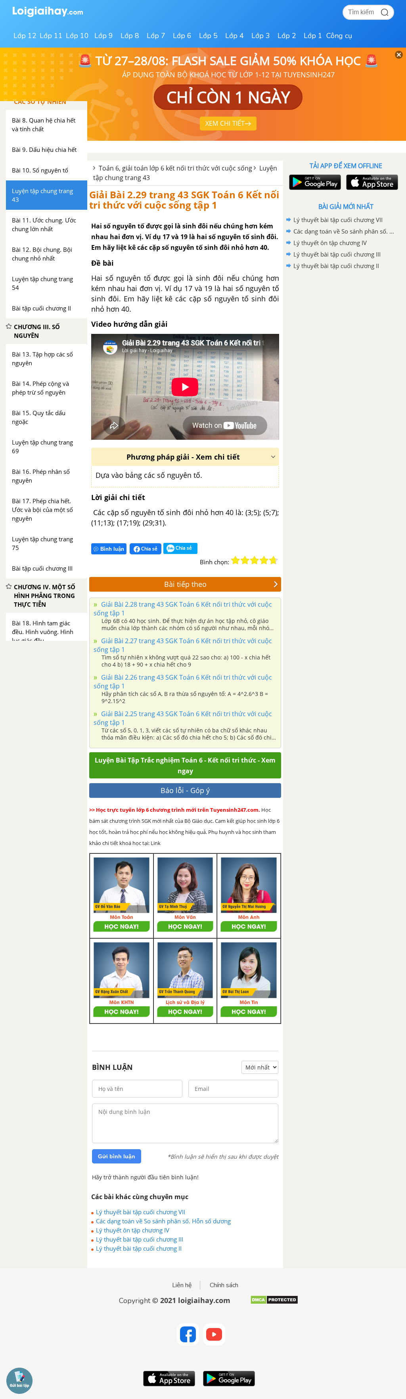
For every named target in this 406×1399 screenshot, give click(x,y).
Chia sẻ (148, 548)
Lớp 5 (208, 35)
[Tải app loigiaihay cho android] (314, 182)
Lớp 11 (51, 35)
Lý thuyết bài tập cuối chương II (139, 1248)
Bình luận (112, 549)
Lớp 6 (182, 35)
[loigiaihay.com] (47, 15)
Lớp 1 (313, 35)
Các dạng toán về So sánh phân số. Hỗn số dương (163, 1221)
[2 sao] (245, 560)
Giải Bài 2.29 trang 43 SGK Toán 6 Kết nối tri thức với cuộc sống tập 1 (184, 199)
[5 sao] (273, 560)
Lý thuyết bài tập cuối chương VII (140, 1212)
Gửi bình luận (116, 1156)
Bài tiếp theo (185, 584)
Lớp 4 (234, 35)
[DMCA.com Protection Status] (274, 1303)
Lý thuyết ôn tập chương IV (132, 1230)
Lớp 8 (130, 35)
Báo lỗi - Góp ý (185, 790)
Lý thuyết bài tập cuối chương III (139, 1239)
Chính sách (224, 1285)
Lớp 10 (77, 35)
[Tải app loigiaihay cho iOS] (371, 182)
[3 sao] (254, 560)
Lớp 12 (24, 35)
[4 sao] (264, 560)
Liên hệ (182, 1285)
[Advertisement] (345, 328)
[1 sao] (235, 560)
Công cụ (339, 35)
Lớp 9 (103, 35)
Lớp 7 (156, 35)
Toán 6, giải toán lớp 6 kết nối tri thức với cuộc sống (175, 168)
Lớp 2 (287, 35)
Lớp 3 (260, 35)
